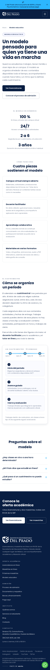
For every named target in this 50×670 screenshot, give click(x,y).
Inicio (4, 28)
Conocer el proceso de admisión (21, 95)
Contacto (6, 622)
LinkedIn (16, 654)
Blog (4, 618)
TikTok (32, 654)
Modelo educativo (9, 577)
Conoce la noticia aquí (29, 7)
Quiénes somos (8, 610)
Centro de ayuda (26, 651)
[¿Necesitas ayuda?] (45, 665)
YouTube (24, 654)
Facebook (38, 651)
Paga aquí (6, 600)
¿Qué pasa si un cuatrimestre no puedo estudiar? (22, 478)
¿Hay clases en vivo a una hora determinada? (17, 459)
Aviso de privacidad (9, 651)
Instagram (6, 654)
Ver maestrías (36, 520)
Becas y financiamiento (11, 595)
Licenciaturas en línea (11, 565)
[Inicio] (10, 14)
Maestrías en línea (9, 569)
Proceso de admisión (10, 587)
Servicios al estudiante (11, 614)
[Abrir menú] (45, 14)
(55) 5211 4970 (7, 638)
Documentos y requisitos (12, 591)
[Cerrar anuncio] (47, 4)
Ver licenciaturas (14, 88)
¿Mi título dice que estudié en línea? (20, 468)
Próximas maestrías (10, 573)
